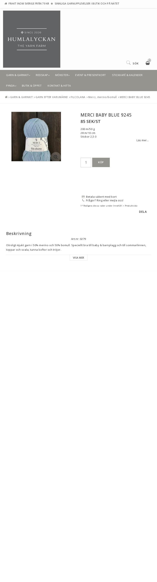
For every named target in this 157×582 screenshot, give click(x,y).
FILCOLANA (78, 97)
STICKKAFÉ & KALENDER (127, 75)
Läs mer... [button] (143, 140)
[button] (56, 157)
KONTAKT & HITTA (59, 85)
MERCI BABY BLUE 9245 (135, 97)
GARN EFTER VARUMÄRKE (52, 97)
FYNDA (10, 85)
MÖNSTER (61, 75)
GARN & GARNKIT (17, 75)
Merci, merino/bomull (102, 97)
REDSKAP (42, 75)
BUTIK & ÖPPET (32, 85)
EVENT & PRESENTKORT (90, 75)
